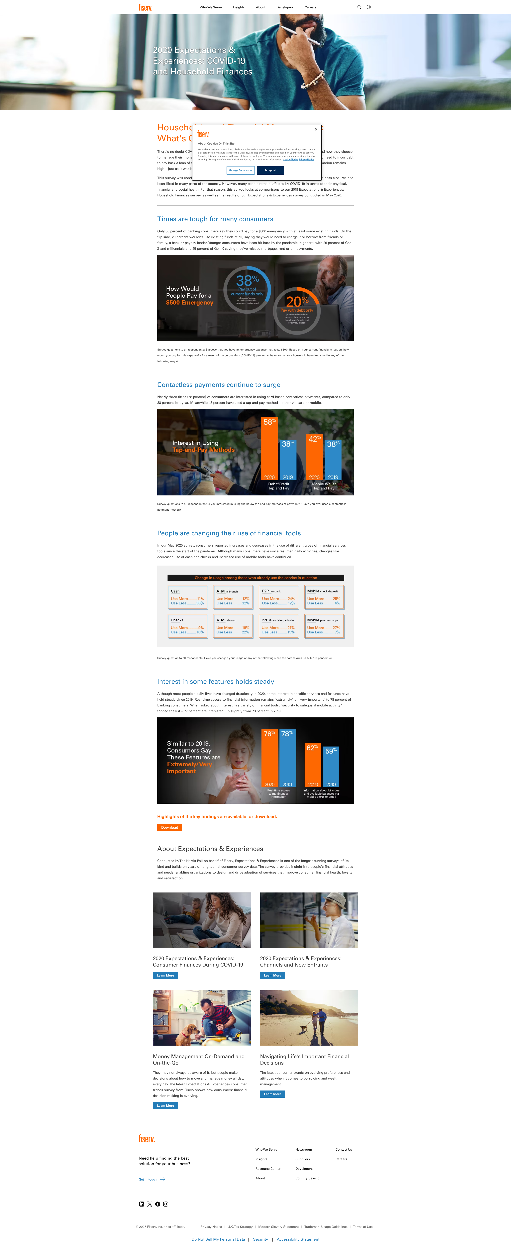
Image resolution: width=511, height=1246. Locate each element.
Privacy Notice (211, 1227)
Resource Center (268, 1169)
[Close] (316, 129)
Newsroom (303, 1149)
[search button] (359, 7)
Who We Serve (211, 7)
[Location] (368, 8)
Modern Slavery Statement (278, 1227)
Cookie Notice (290, 159)
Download (169, 827)
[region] (257, 153)
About (260, 7)
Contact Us (344, 1149)
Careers (310, 7)
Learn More (165, 975)
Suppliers (302, 1159)
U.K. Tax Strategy (240, 1227)
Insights (239, 7)
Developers (285, 7)
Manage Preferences (240, 170)
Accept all (270, 170)
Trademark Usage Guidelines (326, 1227)
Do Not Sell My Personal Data (218, 1239)
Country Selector (308, 1178)
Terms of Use (363, 1227)
